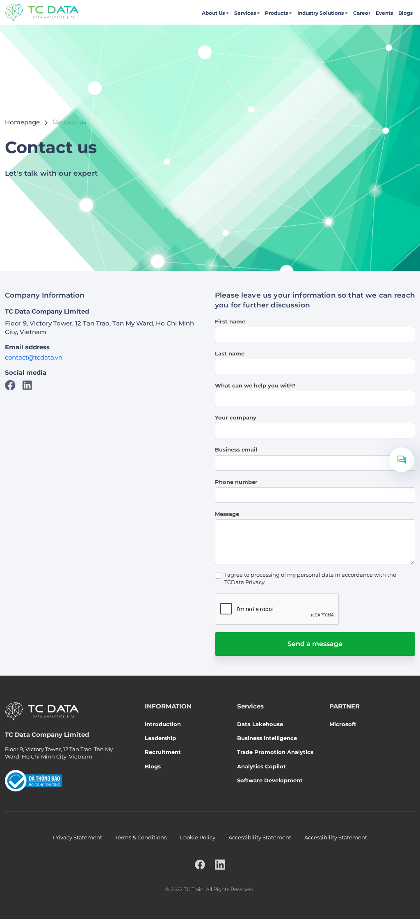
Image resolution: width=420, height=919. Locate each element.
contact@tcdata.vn (33, 357)
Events (384, 13)
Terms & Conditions (141, 837)
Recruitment (163, 752)
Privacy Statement (77, 837)
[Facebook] (10, 384)
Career (361, 13)
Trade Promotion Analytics (275, 752)
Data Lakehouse (260, 724)
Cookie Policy (197, 837)
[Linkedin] (27, 384)
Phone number (236, 482)
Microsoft (342, 724)
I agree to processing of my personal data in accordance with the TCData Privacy (310, 578)
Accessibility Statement (259, 837)
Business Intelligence (267, 738)
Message (227, 514)
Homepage (22, 122)
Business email (236, 449)
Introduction (163, 724)
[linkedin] (220, 864)
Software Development (270, 780)
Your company (235, 417)
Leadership (160, 738)
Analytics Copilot (261, 766)
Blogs (405, 13)
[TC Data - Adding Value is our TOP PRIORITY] (42, 12)
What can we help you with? (255, 385)
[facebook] (200, 864)
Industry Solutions (320, 13)
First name (230, 321)
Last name (229, 353)
